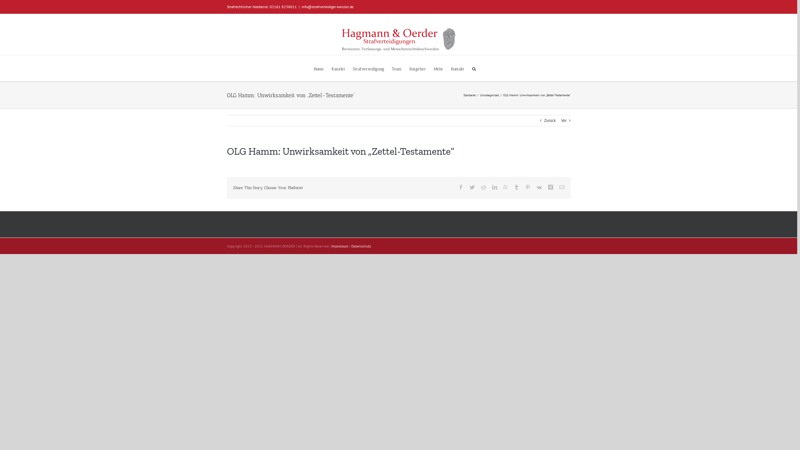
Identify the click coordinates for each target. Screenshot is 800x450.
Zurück (550, 120)
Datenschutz (361, 246)
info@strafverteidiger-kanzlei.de (327, 6)
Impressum (339, 246)
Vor (564, 120)
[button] (474, 68)
